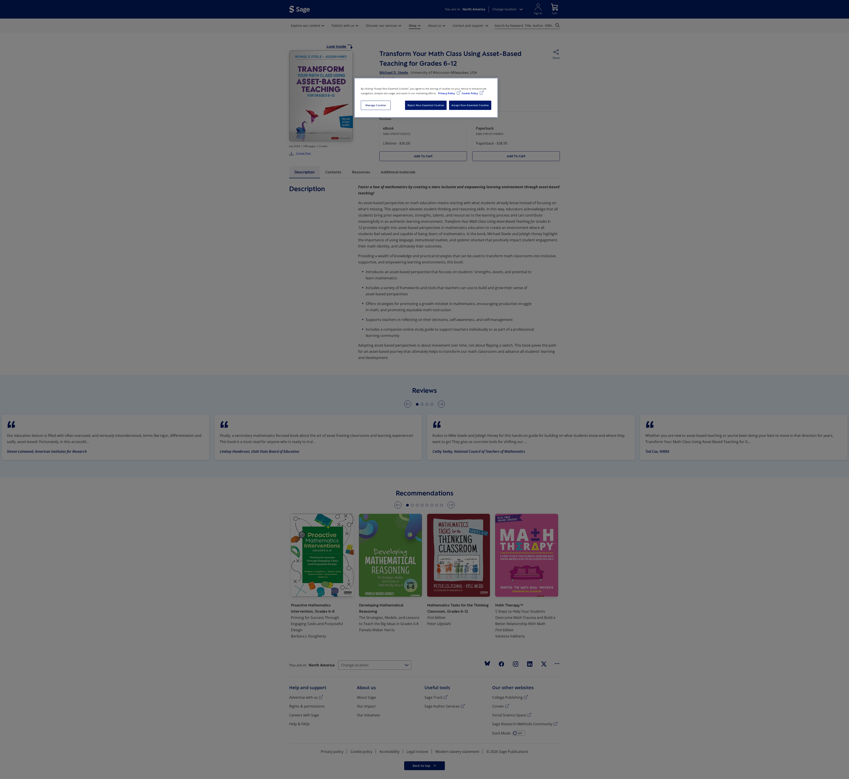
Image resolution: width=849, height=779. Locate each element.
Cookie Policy (470, 93)
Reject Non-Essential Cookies (425, 105)
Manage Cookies (375, 105)
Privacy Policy (446, 93)
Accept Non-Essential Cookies (470, 105)
